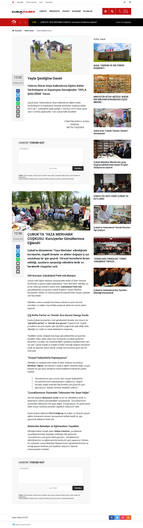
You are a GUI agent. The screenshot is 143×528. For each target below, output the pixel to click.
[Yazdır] (18, 111)
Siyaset (66, 11)
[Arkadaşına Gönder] (18, 107)
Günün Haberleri (31, 2)
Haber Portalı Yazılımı (23, 525)
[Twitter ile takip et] (117, 517)
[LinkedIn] (18, 99)
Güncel (43, 11)
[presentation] (20, 22)
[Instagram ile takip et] (123, 517)
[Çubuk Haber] (23, 11)
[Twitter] (18, 95)
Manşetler (20, 2)
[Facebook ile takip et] (111, 517)
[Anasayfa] (13, 2)
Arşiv (41, 2)
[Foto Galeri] (130, 2)
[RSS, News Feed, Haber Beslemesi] (128, 517)
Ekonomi (76, 11)
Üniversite (54, 11)
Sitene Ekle (48, 2)
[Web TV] (124, 2)
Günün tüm (123, 22)
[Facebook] (18, 91)
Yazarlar (87, 11)
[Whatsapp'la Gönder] (18, 103)
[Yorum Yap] (18, 115)
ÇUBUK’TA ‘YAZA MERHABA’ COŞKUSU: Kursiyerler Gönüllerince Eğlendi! (68, 22)
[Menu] (106, 11)
